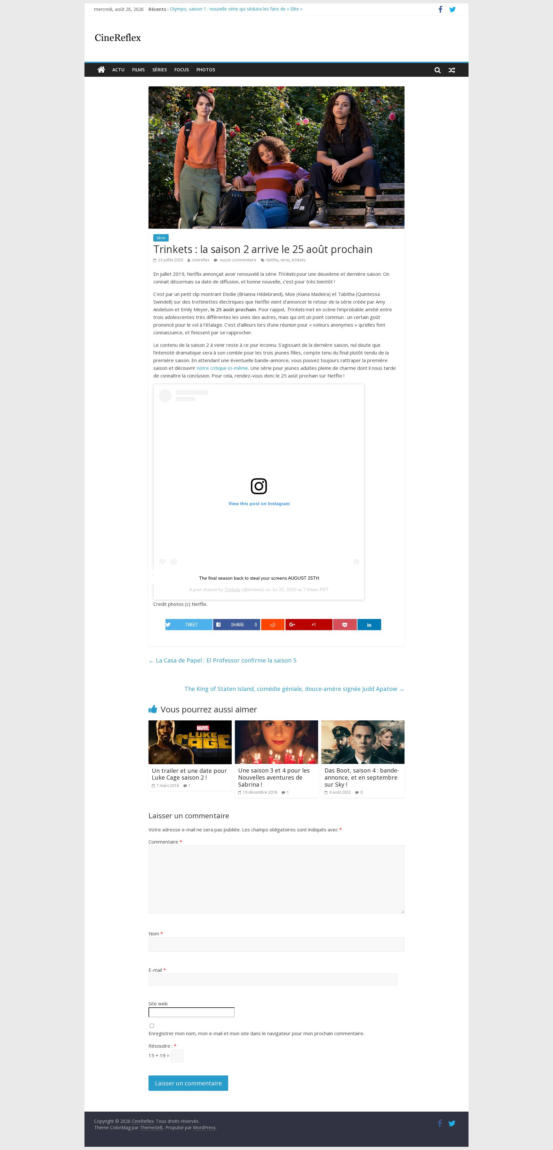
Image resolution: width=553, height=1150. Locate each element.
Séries (159, 70)
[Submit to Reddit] (273, 624)
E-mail (157, 970)
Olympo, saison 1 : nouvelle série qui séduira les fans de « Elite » (236, 9)
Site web (158, 1003)
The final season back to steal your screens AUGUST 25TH (259, 578)
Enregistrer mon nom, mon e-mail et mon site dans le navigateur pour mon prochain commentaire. (256, 1033)
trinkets (298, 260)
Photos (205, 70)
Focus (181, 70)
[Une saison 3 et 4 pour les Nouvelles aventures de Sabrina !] (276, 724)
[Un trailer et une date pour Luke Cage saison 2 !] (190, 724)
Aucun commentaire (237, 260)
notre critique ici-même (222, 368)
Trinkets (232, 589)
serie (284, 260)
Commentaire (165, 841)
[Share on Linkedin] (369, 624)
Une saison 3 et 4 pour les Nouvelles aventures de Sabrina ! (274, 777)
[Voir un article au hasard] (452, 69)
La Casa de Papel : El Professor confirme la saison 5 (222, 660)
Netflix (272, 260)
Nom (155, 933)
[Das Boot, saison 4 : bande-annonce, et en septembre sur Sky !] (363, 724)
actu (118, 70)
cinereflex (200, 260)
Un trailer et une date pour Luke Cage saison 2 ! (189, 774)
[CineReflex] (101, 69)
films (138, 70)
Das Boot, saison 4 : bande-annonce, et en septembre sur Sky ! (362, 777)
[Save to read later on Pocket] (345, 624)
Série (160, 238)
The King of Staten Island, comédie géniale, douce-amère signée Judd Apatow (294, 689)
